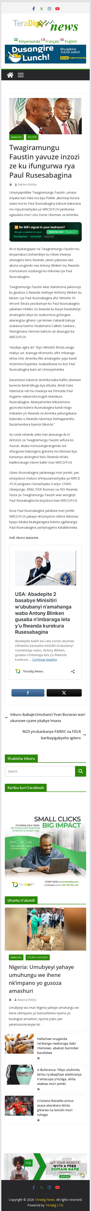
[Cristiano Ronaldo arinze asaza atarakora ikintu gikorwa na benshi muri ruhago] (19, 1110)
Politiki (32, 137)
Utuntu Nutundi (37, 957)
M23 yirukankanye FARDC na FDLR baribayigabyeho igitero (52, 734)
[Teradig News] (10, 75)
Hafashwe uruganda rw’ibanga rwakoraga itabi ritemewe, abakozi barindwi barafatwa (57, 1046)
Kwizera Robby (27, 184)
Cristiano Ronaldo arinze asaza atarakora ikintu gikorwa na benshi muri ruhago (55, 1108)
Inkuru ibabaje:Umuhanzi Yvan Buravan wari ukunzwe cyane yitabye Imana (47, 717)
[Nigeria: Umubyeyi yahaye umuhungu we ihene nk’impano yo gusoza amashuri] (45, 929)
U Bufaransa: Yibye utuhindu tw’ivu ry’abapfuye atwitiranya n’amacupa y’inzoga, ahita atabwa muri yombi (59, 1077)
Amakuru (16, 137)
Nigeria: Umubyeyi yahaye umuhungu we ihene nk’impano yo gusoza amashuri (41, 978)
